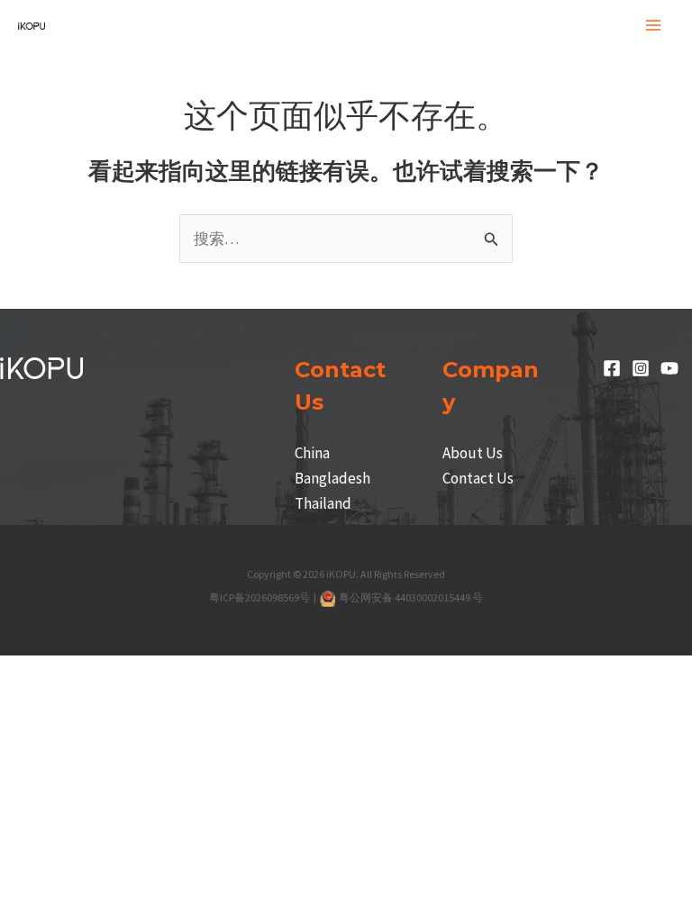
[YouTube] (669, 368)
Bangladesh (332, 478)
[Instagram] (641, 368)
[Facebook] (612, 368)
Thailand (323, 503)
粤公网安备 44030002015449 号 (410, 597)
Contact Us (478, 478)
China (312, 453)
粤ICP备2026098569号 (260, 597)
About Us (472, 453)
